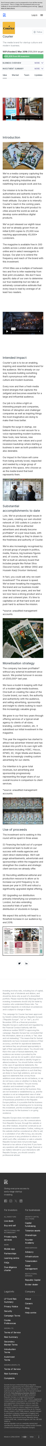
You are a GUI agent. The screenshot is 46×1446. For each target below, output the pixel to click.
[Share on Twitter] (19, 963)
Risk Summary (11, 1337)
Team (26, 75)
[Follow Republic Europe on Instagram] (10, 1200)
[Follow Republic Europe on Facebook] (5, 1200)
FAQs (6, 1262)
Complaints (9, 1378)
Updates (38, 75)
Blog (27, 1308)
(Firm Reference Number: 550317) (23, 1393)
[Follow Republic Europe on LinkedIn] (20, 1200)
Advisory (29, 1252)
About (28, 1299)
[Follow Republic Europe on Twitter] (15, 1200)
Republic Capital (32, 1280)
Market (15, 75)
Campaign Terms (12, 1315)
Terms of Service (12, 1332)
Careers (29, 1303)
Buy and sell (10, 1225)
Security (8, 1311)
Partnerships (10, 1253)
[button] (41, 15)
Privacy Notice (11, 1306)
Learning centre (11, 1258)
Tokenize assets (32, 1230)
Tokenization (31, 1261)
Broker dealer (31, 1284)
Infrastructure (31, 1256)
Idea (5, 75)
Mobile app (9, 1249)
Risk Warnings (30, 999)
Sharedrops (30, 1235)
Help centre (30, 1312)
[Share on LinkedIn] (26, 963)
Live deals (8, 1221)
